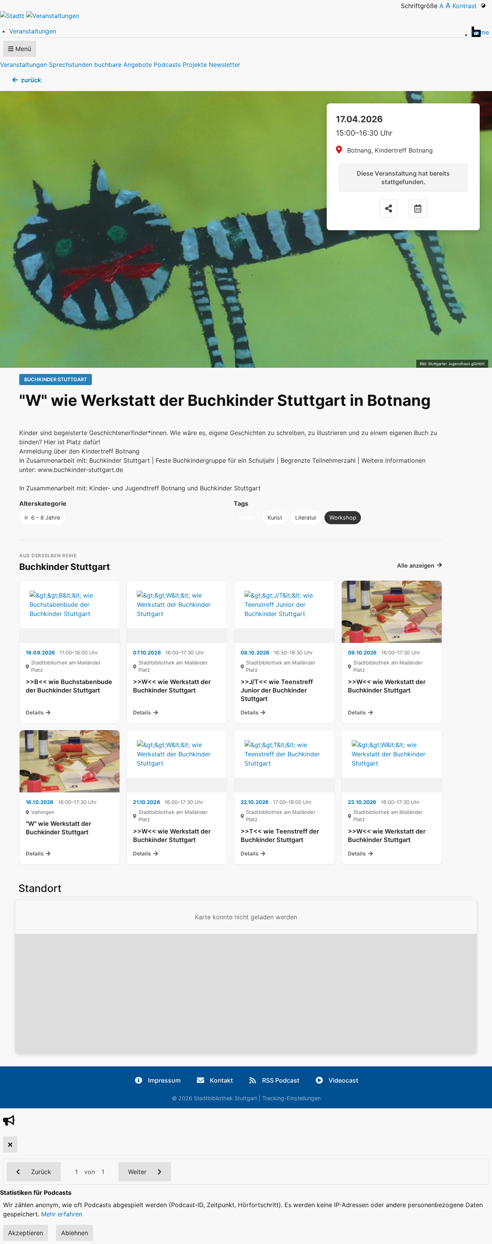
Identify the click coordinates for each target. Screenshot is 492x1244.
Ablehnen (74, 1233)
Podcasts (167, 64)
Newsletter (224, 64)
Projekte (195, 64)
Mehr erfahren (61, 1214)
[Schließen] (10, 1144)
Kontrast (466, 6)
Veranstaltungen (23, 64)
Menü (22, 49)
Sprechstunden (70, 64)
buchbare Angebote (123, 64)
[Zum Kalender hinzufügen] (418, 208)
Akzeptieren (25, 1233)
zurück (31, 80)
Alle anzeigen (415, 565)
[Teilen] (388, 208)
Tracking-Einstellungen (291, 1098)
